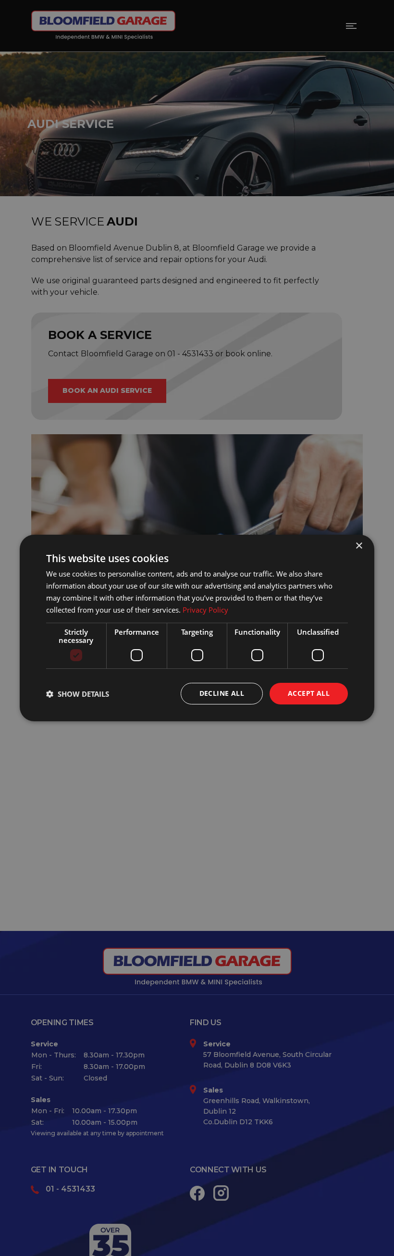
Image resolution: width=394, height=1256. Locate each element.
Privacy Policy (205, 610)
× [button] (358, 546)
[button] (77, 694)
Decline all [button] (221, 693)
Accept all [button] (309, 693)
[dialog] (197, 628)
